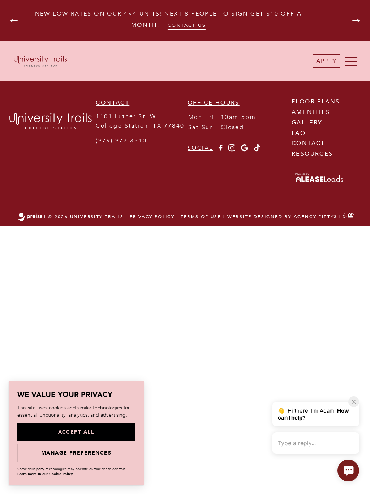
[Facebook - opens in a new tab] (220, 150)
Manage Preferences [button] (76, 453)
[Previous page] (14, 20)
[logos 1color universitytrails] (50, 142)
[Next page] (356, 20)
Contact (308, 143)
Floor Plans (316, 102)
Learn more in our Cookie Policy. (45, 474)
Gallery (307, 123)
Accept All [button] (76, 432)
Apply (326, 61)
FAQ (299, 133)
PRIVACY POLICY (152, 217)
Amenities (311, 112)
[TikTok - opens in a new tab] (257, 150)
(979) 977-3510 (121, 141)
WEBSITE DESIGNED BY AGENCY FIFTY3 (282, 217)
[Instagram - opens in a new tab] (231, 150)
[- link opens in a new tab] (319, 183)
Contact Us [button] (187, 25)
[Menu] (351, 61)
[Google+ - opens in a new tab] (244, 150)
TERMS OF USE (201, 217)
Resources (312, 154)
